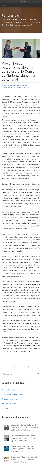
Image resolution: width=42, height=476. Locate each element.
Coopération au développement (13, 390)
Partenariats (6, 408)
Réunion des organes (9, 403)
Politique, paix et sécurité (10, 399)
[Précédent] (15, 367)
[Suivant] (28, 367)
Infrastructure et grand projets (12, 394)
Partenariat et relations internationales (15, 85)
